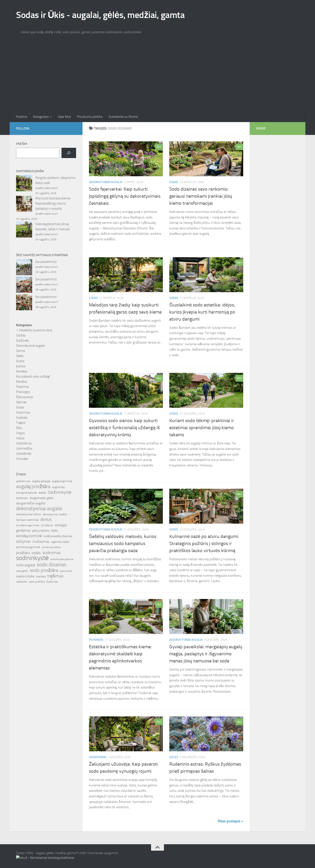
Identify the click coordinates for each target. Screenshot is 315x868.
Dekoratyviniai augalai (105, 182)
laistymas (23, 541)
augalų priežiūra (33, 486)
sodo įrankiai (66, 570)
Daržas (21, 335)
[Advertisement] (157, 79)
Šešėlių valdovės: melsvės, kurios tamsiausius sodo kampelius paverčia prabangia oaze (122, 543)
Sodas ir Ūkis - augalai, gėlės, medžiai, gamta (100, 15)
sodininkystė (32, 558)
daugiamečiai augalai (30, 503)
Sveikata (21, 418)
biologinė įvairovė (26, 492)
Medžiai (21, 382)
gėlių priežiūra (40, 530)
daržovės (22, 498)
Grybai (20, 361)
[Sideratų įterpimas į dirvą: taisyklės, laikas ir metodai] (24, 230)
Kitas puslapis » (230, 821)
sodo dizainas (51, 564)
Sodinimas (23, 412)
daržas (42, 492)
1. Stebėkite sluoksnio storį (34, 330)
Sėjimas (21, 402)
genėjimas (23, 530)
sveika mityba (25, 576)
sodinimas (51, 552)
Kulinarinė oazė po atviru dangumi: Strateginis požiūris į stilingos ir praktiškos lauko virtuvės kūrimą (204, 543)
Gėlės (173, 757)
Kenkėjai (21, 371)
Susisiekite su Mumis (123, 117)
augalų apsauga (41, 481)
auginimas (58, 487)
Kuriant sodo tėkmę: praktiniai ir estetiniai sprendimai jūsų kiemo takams (201, 428)
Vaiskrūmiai (97, 757)
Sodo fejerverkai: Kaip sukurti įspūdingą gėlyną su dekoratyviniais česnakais (124, 196)
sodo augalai (25, 565)
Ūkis (19, 428)
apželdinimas (23, 481)
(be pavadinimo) (46, 262)
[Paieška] (69, 153)
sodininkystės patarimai (61, 559)
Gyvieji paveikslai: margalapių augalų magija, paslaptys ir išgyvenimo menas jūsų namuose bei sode (205, 654)
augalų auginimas (62, 481)
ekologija (61, 525)
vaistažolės (21, 581)
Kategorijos (41, 117)
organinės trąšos (60, 541)
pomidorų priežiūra (51, 547)
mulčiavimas (40, 542)
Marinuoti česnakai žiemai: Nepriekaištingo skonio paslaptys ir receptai (53, 203)
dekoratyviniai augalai (39, 508)
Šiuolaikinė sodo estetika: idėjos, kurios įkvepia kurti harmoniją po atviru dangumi (202, 312)
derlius (46, 519)
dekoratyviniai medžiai (55, 514)
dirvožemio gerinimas (27, 525)
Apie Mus (64, 117)
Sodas (173, 182)
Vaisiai (20, 438)
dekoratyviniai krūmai (28, 514)
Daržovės (22, 340)
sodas (36, 552)
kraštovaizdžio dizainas (58, 536)
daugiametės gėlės (42, 498)
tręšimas (55, 576)
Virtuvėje (22, 459)
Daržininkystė (59, 492)
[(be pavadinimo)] (24, 268)
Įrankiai (21, 366)
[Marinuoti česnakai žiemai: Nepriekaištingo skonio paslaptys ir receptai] (24, 204)
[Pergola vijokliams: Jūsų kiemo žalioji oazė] (24, 184)
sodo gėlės (22, 570)
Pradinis (21, 117)
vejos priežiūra (37, 581)
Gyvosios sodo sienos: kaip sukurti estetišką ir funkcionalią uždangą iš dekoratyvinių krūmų (124, 428)
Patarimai (96, 640)
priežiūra (23, 553)
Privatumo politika (90, 117)
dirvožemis (47, 525)
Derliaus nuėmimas (27, 519)
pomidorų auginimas (28, 547)
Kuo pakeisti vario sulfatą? (33, 376)
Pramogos (23, 392)
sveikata (41, 576)
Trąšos (21, 423)
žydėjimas (52, 581)
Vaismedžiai (24, 448)
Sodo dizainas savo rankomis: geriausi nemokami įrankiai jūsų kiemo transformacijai (200, 196)
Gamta (20, 351)
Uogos (20, 433)
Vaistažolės (24, 454)
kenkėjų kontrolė (29, 536)
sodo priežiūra (44, 570)
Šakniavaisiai (24, 397)
